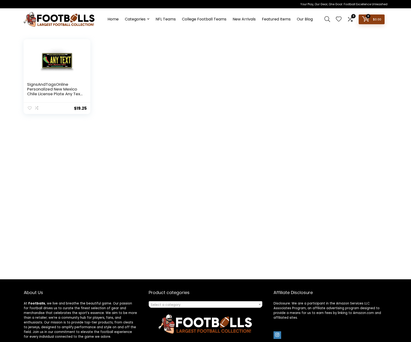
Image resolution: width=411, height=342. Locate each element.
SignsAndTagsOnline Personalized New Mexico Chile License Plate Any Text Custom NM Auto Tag (54, 91)
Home (113, 19)
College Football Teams (204, 19)
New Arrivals (244, 19)
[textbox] (205, 304)
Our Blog (305, 19)
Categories (135, 19)
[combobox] (205, 304)
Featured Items (276, 19)
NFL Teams (166, 19)
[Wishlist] (339, 19)
